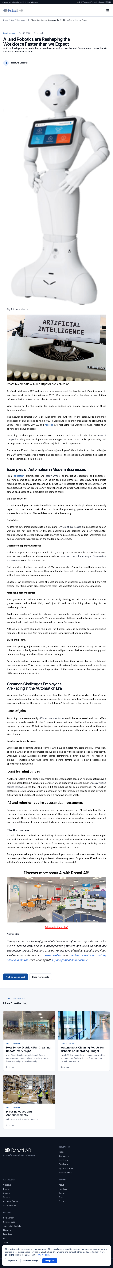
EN (106, 2)
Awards (62, 1193)
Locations (7, 1234)
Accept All (49, 1260)
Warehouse (63, 1164)
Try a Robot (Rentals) (12, 1226)
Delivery (6, 1189)
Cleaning (7, 1185)
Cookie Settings (30, 1260)
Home (5, 20)
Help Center (8, 1218)
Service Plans (9, 1222)
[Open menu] (108, 10)
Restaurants (64, 1156)
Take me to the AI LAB (56, 927)
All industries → (65, 1172)
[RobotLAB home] (13, 10)
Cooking (6, 1193)
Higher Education (66, 1168)
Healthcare (63, 1160)
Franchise (63, 1189)
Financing (95, 2)
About (61, 1185)
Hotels (61, 1152)
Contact (62, 1201)
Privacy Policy (43, 1254)
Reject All (12, 1260)
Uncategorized (23, 20)
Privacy (6, 1238)
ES (110, 2)
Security (6, 1197)
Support (102, 2)
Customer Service (10, 1201)
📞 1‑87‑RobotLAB (84, 2)
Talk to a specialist (15, 977)
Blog (12, 20)
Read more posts (40, 977)
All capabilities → (10, 1205)
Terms (6, 1242)
